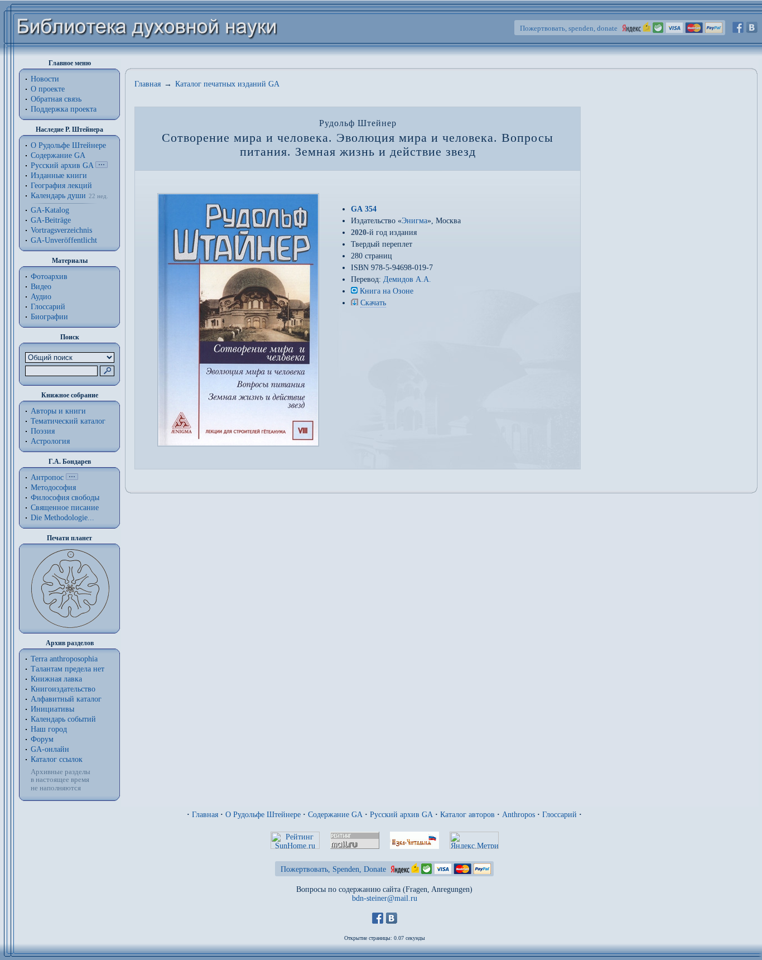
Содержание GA (58, 155)
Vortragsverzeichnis (61, 230)
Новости (45, 79)
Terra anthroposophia (64, 659)
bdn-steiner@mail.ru (384, 898)
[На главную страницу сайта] (147, 54)
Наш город (49, 729)
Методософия (53, 487)
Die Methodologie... (62, 517)
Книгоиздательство (63, 689)
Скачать (373, 303)
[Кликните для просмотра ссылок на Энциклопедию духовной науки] (72, 477)
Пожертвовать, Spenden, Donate (333, 869)
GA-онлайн (50, 749)
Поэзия (43, 431)
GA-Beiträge (51, 220)
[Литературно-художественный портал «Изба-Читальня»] (414, 846)
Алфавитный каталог (66, 699)
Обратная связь (56, 99)
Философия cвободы (65, 497)
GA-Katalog (50, 210)
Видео (41, 286)
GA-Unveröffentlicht (64, 240)
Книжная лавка (56, 679)
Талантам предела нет (67, 669)
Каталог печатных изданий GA (227, 84)
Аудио (41, 296)
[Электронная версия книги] (354, 303)
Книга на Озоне (386, 291)
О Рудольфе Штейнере (263, 814)
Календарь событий (63, 719)
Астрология (50, 441)
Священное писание (65, 507)
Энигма (414, 221)
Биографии (49, 317)
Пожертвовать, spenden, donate (569, 28)
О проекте (48, 89)
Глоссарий (48, 307)
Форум (42, 739)
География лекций (61, 185)
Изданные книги (59, 175)
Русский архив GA (62, 165)
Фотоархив (49, 276)
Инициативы (52, 709)
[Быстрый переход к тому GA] (101, 165)
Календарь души (58, 195)
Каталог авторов (467, 814)
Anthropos (518, 814)
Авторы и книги (58, 411)
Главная (147, 84)
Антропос (47, 477)
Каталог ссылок (57, 759)
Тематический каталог (68, 421)
